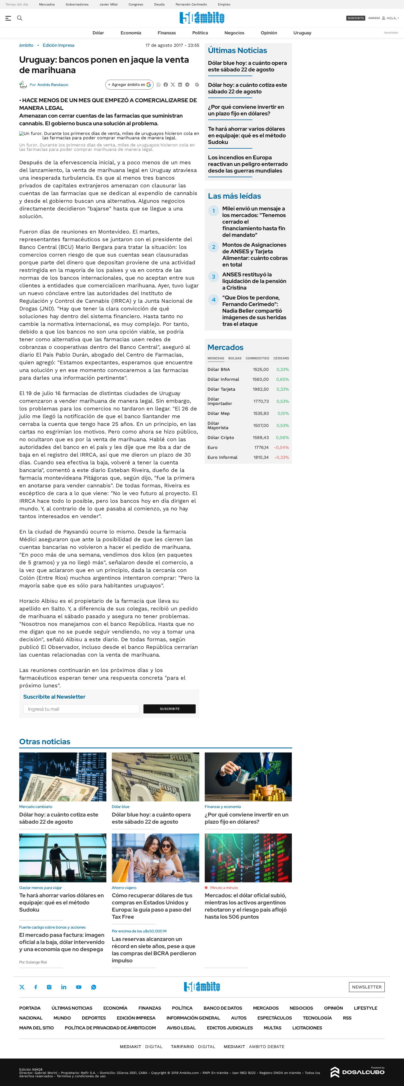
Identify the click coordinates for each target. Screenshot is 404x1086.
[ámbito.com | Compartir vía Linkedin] (180, 84)
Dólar (98, 33)
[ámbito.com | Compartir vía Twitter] (173, 84)
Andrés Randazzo (52, 84)
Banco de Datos (223, 1008)
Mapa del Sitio (36, 1028)
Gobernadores (77, 4)
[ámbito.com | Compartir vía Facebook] (166, 84)
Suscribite (170, 709)
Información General (193, 1018)
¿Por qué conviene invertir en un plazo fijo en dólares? (246, 110)
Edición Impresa (136, 1018)
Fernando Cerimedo (191, 4)
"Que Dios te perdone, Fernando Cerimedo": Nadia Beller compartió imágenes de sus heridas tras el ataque (254, 310)
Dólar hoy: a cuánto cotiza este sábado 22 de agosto (247, 88)
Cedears (281, 358)
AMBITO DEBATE (254, 1046)
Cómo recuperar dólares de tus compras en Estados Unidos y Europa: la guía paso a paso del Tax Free (152, 906)
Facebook (35, 987)
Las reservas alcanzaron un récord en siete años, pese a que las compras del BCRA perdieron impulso (154, 949)
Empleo (224, 4)
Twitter (22, 987)
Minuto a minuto (224, 887)
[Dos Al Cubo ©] (358, 1072)
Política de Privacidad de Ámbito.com (110, 1028)
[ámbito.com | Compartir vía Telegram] (187, 84)
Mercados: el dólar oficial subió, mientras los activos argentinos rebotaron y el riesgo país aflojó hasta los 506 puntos (246, 906)
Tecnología (317, 1018)
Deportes (94, 1018)
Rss (347, 1018)
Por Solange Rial (33, 962)
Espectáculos (275, 1018)
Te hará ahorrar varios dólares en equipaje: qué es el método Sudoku (247, 135)
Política (200, 33)
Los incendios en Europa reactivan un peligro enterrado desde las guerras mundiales (248, 164)
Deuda (159, 4)
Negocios (234, 33)
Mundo (62, 1018)
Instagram (49, 987)
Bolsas (235, 358)
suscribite (356, 18)
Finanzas (167, 33)
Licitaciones (307, 1028)
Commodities (257, 358)
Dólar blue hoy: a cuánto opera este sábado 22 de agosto (247, 66)
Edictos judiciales (230, 1028)
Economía (131, 33)
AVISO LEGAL (181, 1028)
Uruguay (302, 33)
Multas (272, 1028)
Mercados (47, 4)
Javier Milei (108, 4)
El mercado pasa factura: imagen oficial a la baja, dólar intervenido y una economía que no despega (61, 942)
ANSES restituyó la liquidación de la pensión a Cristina (254, 281)
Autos (239, 1018)
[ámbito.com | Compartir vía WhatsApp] (158, 84)
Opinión (269, 33)
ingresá (374, 18)
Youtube (78, 987)
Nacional (31, 1018)
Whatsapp (93, 987)
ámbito (26, 45)
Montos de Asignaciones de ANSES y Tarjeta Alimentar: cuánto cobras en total (255, 254)
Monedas (215, 358)
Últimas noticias (72, 1008)
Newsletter (391, 32)
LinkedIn (63, 987)
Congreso (136, 4)
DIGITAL (141, 1046)
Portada (30, 1008)
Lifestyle (365, 1008)
